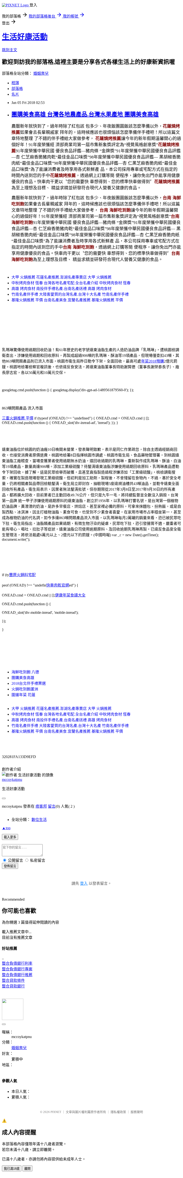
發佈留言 (10, 866)
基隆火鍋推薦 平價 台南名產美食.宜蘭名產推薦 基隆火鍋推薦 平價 (67, 300)
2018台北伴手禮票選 (28, 683)
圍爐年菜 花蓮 (23, 695)
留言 (52, 806)
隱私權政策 (118, 1112)
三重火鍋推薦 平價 (17, 418)
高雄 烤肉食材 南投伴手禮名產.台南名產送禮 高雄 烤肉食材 (61, 289)
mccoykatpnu (12, 780)
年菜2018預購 (152, 361)
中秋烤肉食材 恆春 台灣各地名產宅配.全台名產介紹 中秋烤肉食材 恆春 (71, 283)
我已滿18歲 (12, 1168)
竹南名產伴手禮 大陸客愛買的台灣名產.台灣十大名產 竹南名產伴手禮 (70, 294)
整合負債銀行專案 (17, 969)
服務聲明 (137, 1112)
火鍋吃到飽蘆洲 (24, 689)
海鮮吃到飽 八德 (25, 672)
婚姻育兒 (41, 73)
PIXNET (56, 1112)
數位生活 (39, 820)
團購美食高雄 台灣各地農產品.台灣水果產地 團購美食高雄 (85, 114)
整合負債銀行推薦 (17, 975)
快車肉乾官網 (57, 585)
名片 (15, 94)
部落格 (17, 89)
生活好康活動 (25, 37)
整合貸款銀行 (13, 986)
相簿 (15, 83)
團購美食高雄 (22, 678)
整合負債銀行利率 (17, 963)
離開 (27, 1168)
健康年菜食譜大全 (70, 595)
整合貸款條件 (13, 980)
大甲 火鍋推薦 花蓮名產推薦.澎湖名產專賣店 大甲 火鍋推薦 (61, 277)
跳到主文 (9, 50)
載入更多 (10, 837)
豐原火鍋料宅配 (22, 575)
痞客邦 (41, 806)
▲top (6, 828)
